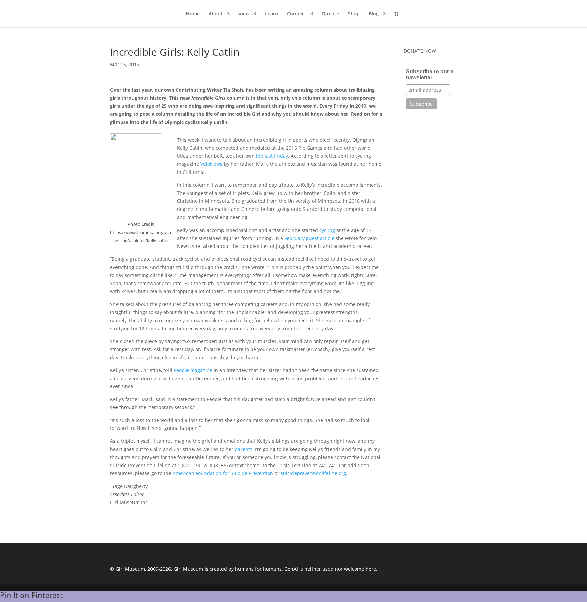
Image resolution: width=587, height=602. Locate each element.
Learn (271, 14)
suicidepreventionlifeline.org (313, 473)
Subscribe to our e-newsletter (430, 74)
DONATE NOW (420, 51)
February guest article (309, 238)
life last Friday (272, 155)
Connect (296, 14)
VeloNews (211, 164)
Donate (330, 14)
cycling (327, 230)
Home (193, 14)
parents (243, 449)
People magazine (193, 370)
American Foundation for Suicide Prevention (223, 473)
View (243, 14)
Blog (374, 14)
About (216, 14)
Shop (354, 14)
